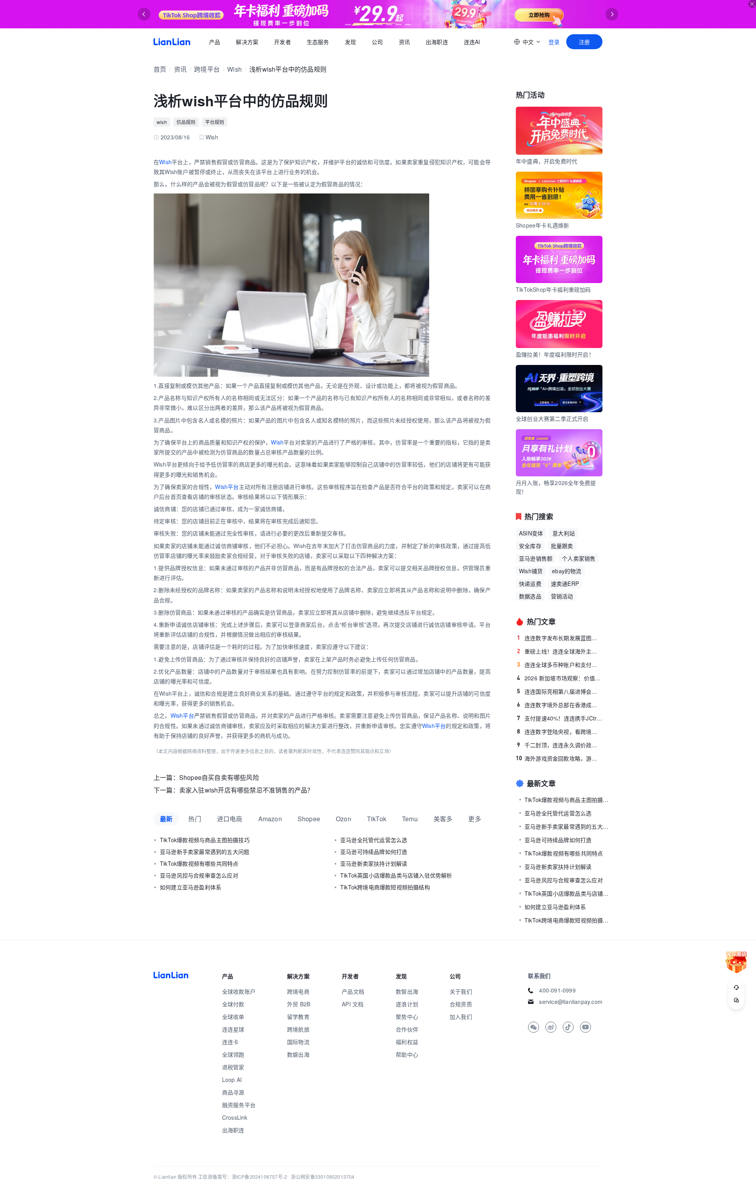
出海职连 (437, 42)
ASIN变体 (531, 533)
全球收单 (233, 1016)
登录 (554, 42)
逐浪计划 (407, 1004)
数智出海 (407, 991)
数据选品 (530, 596)
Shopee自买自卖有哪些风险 (219, 777)
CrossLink (235, 1117)
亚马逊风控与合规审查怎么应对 (199, 875)
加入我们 (461, 1016)
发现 (350, 42)
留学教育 (298, 1016)
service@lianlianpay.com (570, 1002)
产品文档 (353, 991)
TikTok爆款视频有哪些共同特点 (199, 863)
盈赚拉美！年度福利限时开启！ (555, 354)
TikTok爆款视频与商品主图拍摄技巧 (205, 840)
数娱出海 (298, 1054)
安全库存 (530, 546)
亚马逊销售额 (535, 558)
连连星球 (233, 1029)
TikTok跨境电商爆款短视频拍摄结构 (385, 887)
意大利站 (563, 533)
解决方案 (247, 42)
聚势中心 (407, 1016)
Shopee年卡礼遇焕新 (542, 225)
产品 (214, 42)
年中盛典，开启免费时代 (546, 161)
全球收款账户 (239, 991)
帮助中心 (407, 1054)
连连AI (472, 42)
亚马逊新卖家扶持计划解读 (373, 863)
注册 (584, 42)
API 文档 (352, 1004)
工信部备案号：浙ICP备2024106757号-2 (242, 1176)
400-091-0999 (557, 990)
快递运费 (530, 583)
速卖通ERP (565, 583)
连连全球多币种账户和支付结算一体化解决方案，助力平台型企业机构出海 (559, 664)
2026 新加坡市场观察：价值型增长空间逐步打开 (559, 678)
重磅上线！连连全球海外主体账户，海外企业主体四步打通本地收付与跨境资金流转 (559, 651)
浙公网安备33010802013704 (323, 1176)
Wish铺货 (531, 571)
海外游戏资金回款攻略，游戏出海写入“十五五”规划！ (559, 758)
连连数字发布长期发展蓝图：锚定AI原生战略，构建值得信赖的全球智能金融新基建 (559, 638)
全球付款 (233, 1004)
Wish (234, 69)
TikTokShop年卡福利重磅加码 (553, 289)
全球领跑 (233, 1054)
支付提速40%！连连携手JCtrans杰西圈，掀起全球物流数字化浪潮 (559, 718)
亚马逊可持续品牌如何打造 (373, 852)
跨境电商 (298, 991)
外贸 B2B (298, 1004)
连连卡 (230, 1042)
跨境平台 (207, 69)
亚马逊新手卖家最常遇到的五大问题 (204, 852)
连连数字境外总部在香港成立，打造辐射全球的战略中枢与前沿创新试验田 (559, 705)
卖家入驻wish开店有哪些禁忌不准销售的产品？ (246, 789)
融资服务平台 (239, 1105)
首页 (172, 41)
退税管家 (233, 1067)
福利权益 (407, 1042)
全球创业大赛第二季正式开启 (552, 418)
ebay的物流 (566, 571)
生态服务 (318, 42)
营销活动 (562, 596)
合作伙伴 (407, 1029)
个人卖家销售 (578, 558)
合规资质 (461, 1004)
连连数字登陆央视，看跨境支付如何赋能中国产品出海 (559, 731)
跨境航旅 (298, 1029)
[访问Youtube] (585, 1027)
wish (162, 122)
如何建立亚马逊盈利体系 (190, 887)
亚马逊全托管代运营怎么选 (373, 840)
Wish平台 (227, 487)
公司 (377, 42)
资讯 (404, 42)
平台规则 (214, 122)
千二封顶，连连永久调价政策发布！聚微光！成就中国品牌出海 (559, 745)
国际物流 (298, 1042)
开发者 (282, 42)
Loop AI (232, 1079)
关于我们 (461, 991)
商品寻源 (233, 1092)
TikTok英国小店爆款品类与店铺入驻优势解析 (396, 875)
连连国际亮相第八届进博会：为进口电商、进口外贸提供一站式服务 (559, 691)
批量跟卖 (562, 546)
